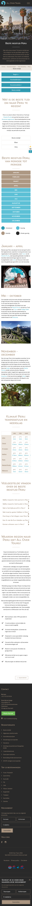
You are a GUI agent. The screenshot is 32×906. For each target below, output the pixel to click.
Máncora (5, 470)
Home (3, 66)
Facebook (1, 842)
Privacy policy (15, 860)
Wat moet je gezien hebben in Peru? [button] (16, 512)
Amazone (15, 317)
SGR (14, 867)
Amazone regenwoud (8, 119)
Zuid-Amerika (22, 66)
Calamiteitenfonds (18, 867)
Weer (16, 142)
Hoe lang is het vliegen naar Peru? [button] (15, 516)
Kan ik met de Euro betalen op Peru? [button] (16, 520)
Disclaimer (24, 860)
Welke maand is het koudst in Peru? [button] (16, 504)
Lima (14, 260)
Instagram (5, 842)
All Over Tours (10, 3)
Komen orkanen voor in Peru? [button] (13, 524)
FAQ (16, 147)
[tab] (16, 500)
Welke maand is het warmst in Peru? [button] (16, 500)
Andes (8, 368)
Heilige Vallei (25, 309)
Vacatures (6, 860)
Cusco (24, 254)
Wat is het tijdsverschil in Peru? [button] (14, 508)
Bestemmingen (11, 66)
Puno (3, 459)
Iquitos (4, 454)
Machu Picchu (7, 117)
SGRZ (22, 867)
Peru (29, 66)
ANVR (10, 867)
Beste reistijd (16, 138)
